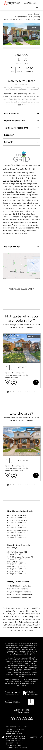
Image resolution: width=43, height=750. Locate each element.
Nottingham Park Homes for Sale (20, 595)
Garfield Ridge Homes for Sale (19, 586)
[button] (21, 266)
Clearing (36, 88)
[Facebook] (13, 721)
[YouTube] (30, 721)
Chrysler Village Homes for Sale (19, 592)
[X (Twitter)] (19, 721)
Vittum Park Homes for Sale (18, 589)
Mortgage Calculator (21, 289)
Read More (21, 105)
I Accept (33, 737)
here (25, 747)
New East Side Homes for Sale (19, 598)
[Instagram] (24, 721)
